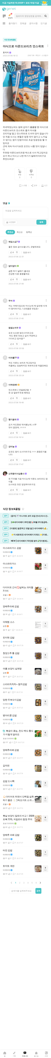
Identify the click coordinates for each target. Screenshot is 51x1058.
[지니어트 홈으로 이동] (9, 9)
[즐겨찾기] (23, 509)
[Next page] (40, 882)
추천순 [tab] (10, 232)
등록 (41, 222)
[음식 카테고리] (4, 16)
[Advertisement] (25, 31)
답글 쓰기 (27, 252)
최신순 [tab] (20, 232)
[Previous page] (11, 882)
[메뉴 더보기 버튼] (4, 23)
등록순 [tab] (29, 232)
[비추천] (17, 252)
